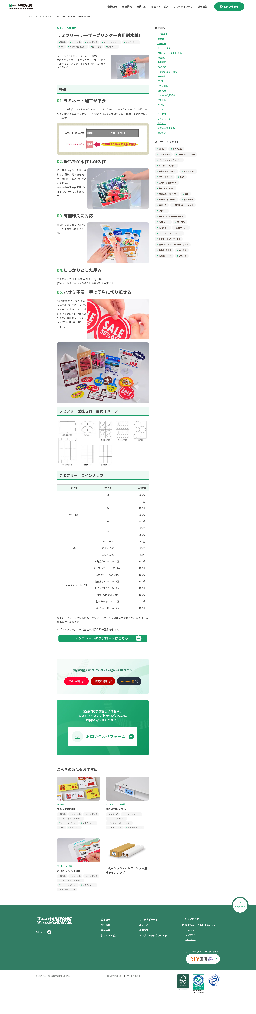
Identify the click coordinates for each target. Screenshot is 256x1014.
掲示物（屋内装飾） (78, 46)
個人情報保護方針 (114, 975)
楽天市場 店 (190, 935)
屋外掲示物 (96, 46)
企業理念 (112, 6)
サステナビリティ (183, 6)
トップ (31, 16)
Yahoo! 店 (189, 930)
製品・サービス (159, 6)
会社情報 (127, 6)
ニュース (143, 924)
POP (62, 46)
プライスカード (131, 42)
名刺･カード (112, 46)
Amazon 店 (190, 939)
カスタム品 (76, 42)
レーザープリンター (111, 42)
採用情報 (202, 6)
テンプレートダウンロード (153, 935)
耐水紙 (60, 28)
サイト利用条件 (133, 975)
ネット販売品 (91, 42)
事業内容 (142, 6)
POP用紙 (71, 28)
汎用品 (63, 42)
